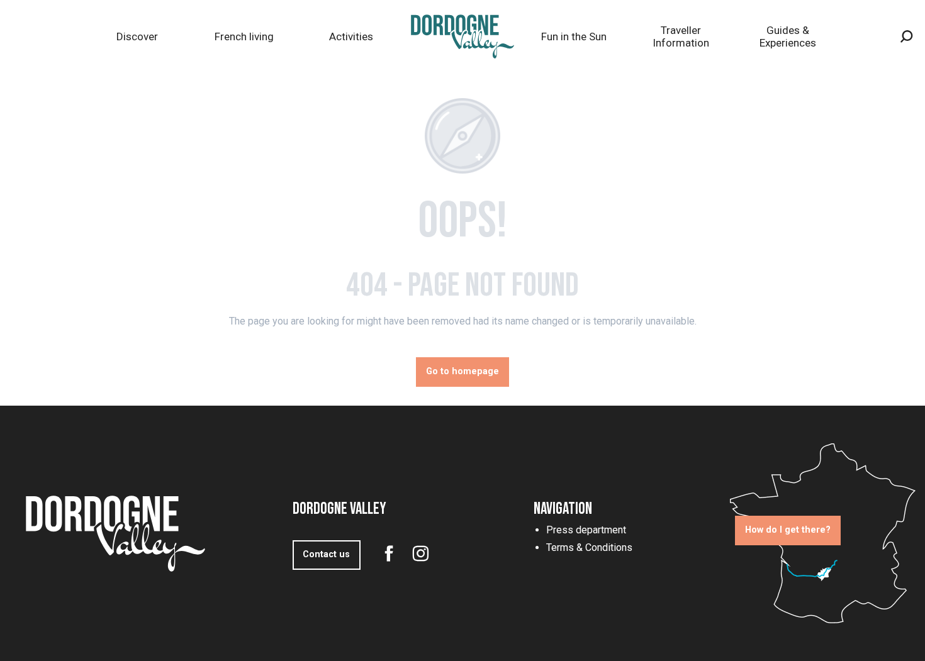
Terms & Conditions (589, 547)
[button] (906, 36)
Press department (586, 530)
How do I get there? (788, 530)
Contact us (326, 554)
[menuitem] (137, 36)
